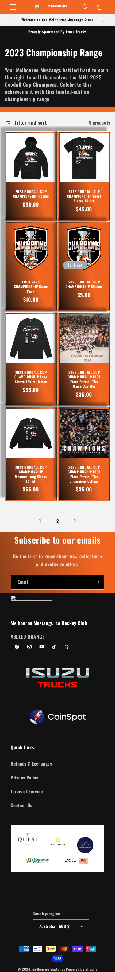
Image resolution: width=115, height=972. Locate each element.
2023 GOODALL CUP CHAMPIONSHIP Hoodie (31, 193)
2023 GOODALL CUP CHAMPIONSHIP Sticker (84, 284)
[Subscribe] (97, 582)
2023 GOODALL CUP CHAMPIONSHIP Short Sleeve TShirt (84, 196)
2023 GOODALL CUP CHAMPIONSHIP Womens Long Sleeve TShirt (31, 474)
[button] (13, 7)
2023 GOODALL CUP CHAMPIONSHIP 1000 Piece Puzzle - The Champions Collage (84, 474)
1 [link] (40, 521)
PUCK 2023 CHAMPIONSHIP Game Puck (31, 286)
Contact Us (21, 805)
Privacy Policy (24, 777)
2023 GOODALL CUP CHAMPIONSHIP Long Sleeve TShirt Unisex (30, 377)
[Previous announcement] (11, 20)
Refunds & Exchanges (31, 763)
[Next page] (75, 521)
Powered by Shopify (81, 969)
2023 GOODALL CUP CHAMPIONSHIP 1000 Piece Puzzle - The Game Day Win (84, 379)
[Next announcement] (104, 20)
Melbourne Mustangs (48, 969)
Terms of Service (27, 791)
